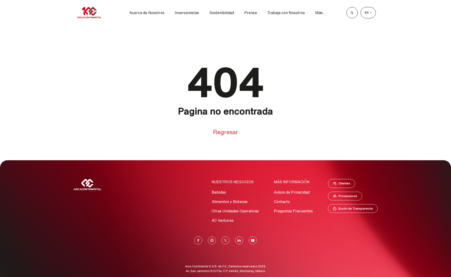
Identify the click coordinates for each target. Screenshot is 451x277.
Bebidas (219, 192)
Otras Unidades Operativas (235, 211)
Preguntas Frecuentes (293, 211)
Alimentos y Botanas (230, 201)
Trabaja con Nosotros (286, 13)
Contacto (282, 201)
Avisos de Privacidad (292, 192)
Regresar (225, 132)
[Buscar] (352, 12)
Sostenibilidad (221, 13)
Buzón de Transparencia (355, 209)
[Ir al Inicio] (87, 184)
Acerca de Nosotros (146, 13)
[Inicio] (89, 12)
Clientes (343, 184)
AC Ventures (222, 220)
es (367, 12)
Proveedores (347, 197)
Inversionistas (187, 13)
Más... (320, 13)
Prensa (250, 13)
